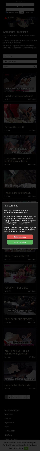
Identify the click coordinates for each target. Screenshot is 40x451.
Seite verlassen (20, 237)
